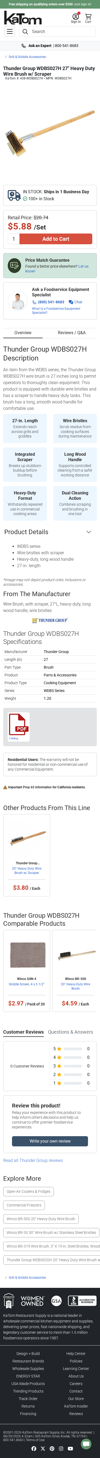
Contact (76, 1391)
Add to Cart (55, 239)
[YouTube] (70, 1448)
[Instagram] (61, 1448)
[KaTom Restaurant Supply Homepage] (23, 17)
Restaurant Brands (28, 1361)
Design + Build (28, 1353)
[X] (43, 1448)
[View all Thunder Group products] (50, 620)
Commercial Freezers (24, 1205)
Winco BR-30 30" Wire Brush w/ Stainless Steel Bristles (51, 1232)
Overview (22, 332)
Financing (28, 1414)
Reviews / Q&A (72, 332)
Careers (76, 1384)
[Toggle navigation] (9, 32)
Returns (28, 1406)
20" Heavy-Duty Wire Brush (75, 986)
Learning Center (76, 1368)
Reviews (76, 1414)
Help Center (76, 1353)
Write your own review (50, 1141)
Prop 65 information (37, 787)
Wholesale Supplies (28, 1368)
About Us (76, 1376)
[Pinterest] (52, 1448)
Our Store (76, 1399)
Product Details (26, 532)
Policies (76, 1361)
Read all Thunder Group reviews (33, 1160)
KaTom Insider (76, 1406)
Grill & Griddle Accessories (27, 57)
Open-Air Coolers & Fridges (28, 1191)
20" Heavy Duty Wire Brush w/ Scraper (26, 871)
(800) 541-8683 (51, 302)
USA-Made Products (28, 1384)
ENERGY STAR (28, 1376)
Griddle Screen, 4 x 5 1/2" (27, 984)
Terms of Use (35, 1440)
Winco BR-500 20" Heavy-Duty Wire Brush (41, 1219)
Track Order (28, 1399)
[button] (76, 18)
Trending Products (28, 1391)
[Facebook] (33, 1448)
